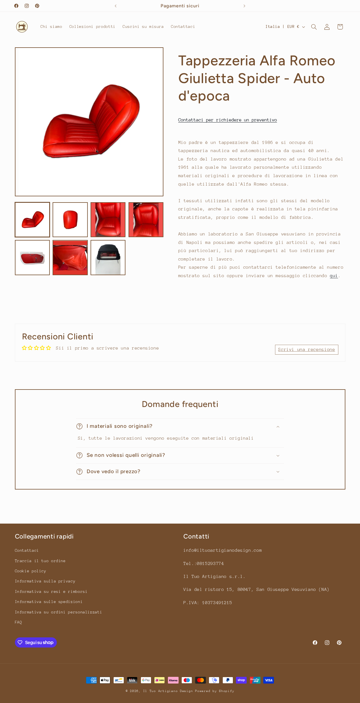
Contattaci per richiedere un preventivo (227, 120)
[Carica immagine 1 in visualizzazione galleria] (32, 219)
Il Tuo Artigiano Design (168, 691)
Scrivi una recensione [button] (306, 349)
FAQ (18, 622)
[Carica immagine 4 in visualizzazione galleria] (146, 219)
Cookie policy (30, 571)
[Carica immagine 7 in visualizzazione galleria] (108, 257)
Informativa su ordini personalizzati (58, 612)
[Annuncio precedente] (115, 6)
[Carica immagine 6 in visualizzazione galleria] (70, 257)
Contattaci (27, 550)
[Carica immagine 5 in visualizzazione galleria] (32, 257)
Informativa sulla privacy (45, 581)
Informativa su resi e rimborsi (51, 591)
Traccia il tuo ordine (40, 561)
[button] (313, 26)
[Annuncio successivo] (244, 6)
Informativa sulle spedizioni (49, 601)
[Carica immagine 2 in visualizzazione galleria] (70, 219)
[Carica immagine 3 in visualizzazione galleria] (108, 219)
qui (334, 275)
